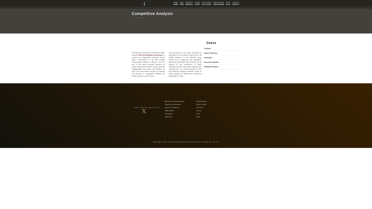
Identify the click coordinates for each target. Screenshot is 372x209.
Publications (218, 4)
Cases (197, 4)
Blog (228, 4)
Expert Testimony (210, 53)
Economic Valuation (211, 62)
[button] (222, 48)
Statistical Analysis (211, 67)
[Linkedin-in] (150, 111)
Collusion (207, 48)
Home (176, 4)
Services (189, 4)
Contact (235, 4)
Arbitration (208, 58)
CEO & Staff (206, 4)
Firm (181, 4)
